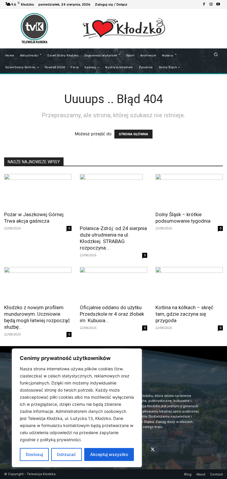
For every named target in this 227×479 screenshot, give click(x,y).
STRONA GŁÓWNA (133, 134)
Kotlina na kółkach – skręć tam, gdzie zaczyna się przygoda (184, 313)
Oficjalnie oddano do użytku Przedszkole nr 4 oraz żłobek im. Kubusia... (112, 313)
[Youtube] (218, 4)
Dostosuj (34, 454)
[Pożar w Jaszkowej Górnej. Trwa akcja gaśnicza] (38, 190)
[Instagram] (211, 4)
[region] (77, 407)
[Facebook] (203, 4)
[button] (216, 54)
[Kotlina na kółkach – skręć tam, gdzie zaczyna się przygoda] (189, 283)
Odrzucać (66, 454)
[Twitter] (152, 449)
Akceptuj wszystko (109, 454)
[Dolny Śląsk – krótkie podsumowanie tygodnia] (189, 190)
